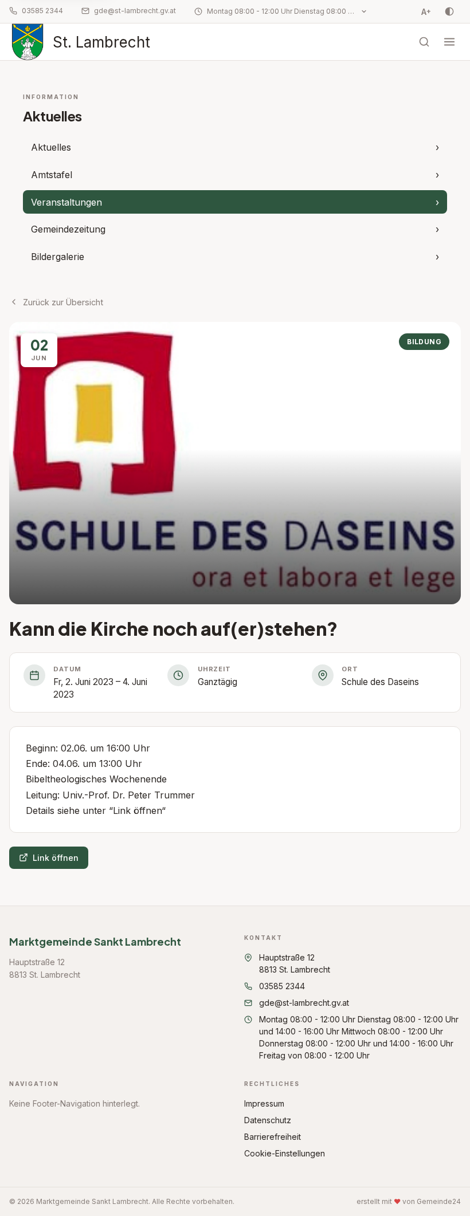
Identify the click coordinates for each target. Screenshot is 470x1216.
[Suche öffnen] (424, 41)
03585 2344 (42, 10)
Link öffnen (56, 858)
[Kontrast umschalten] (449, 11)
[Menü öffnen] (449, 41)
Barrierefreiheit (272, 1137)
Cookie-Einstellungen (284, 1153)
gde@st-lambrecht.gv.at (135, 10)
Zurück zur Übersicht (63, 302)
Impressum (264, 1103)
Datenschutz (267, 1120)
